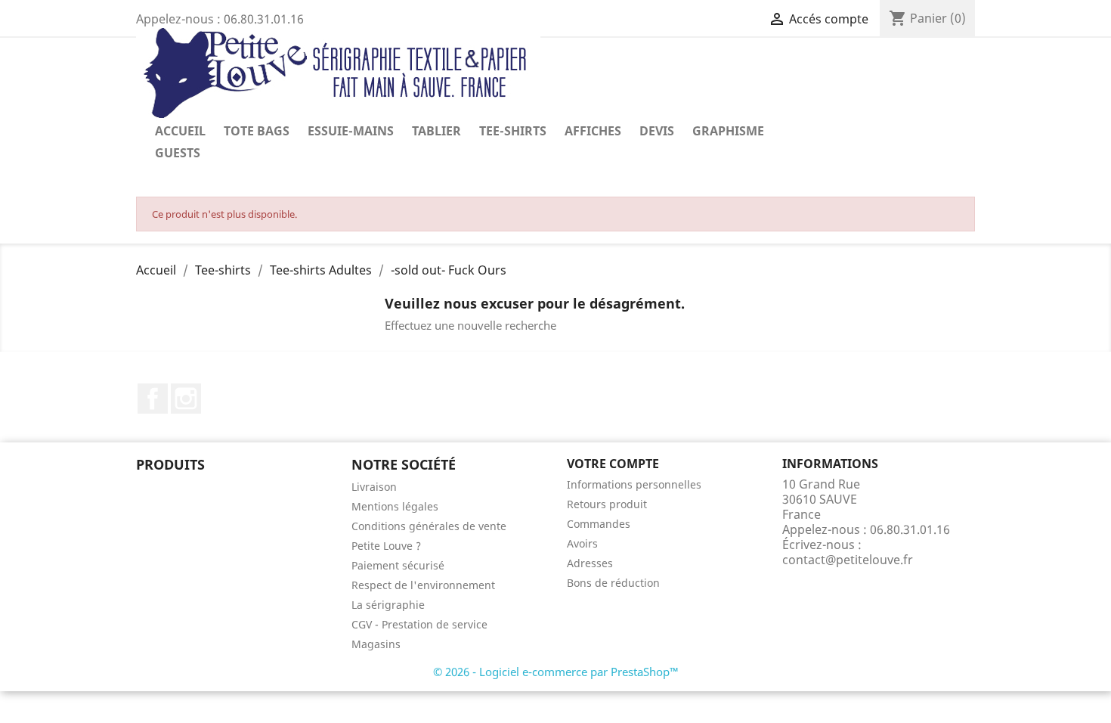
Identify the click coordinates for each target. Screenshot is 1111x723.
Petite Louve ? (386, 545)
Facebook (153, 398)
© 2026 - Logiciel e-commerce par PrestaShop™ (556, 671)
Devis (656, 131)
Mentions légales (394, 506)
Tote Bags (256, 131)
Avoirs (582, 543)
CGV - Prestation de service (419, 624)
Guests (177, 152)
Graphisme (728, 131)
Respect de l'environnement (423, 585)
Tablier (436, 131)
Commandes (598, 524)
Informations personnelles (634, 484)
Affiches (593, 131)
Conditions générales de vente (428, 526)
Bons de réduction (613, 583)
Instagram (186, 398)
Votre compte (613, 463)
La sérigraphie (388, 604)
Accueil (180, 131)
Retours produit (607, 504)
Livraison (374, 486)
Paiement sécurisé (397, 565)
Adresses (590, 563)
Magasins (376, 644)
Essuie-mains (351, 131)
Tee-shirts (512, 131)
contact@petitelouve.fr (847, 559)
